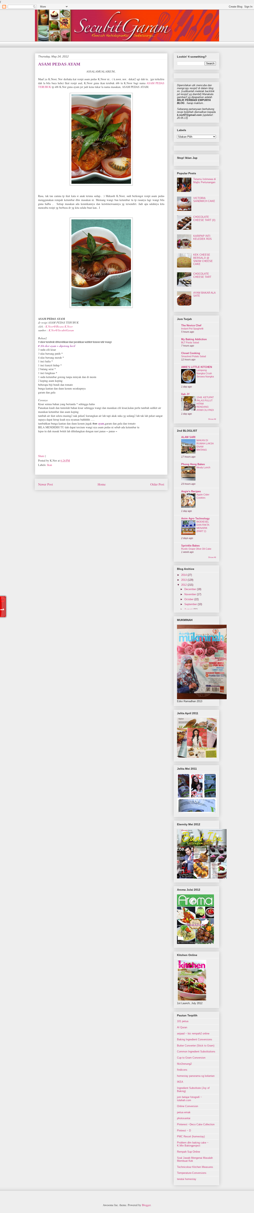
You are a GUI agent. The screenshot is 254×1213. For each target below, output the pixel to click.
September (191, 604)
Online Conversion (187, 1106)
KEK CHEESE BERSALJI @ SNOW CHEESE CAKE (203, 259)
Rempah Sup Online (188, 1151)
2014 (184, 574)
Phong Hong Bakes (193, 464)
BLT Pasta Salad (190, 342)
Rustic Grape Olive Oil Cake (196, 548)
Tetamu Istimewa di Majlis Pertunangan (204, 181)
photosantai (183, 1118)
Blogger (146, 1205)
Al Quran (182, 1027)
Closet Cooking (190, 353)
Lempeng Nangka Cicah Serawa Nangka (205, 373)
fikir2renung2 (184, 1063)
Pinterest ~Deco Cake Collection (196, 1124)
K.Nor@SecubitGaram (61, 330)
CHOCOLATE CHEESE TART (202, 275)
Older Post (157, 484)
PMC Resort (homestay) (191, 1136)
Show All (212, 419)
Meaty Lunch (203, 467)
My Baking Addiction (194, 339)
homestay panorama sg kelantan (196, 1075)
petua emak (183, 1112)
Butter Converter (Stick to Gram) (195, 1045)
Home (102, 484)
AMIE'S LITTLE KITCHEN (196, 367)
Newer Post (45, 484)
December (190, 589)
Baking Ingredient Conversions (194, 1039)
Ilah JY (185, 394)
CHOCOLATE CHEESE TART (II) (204, 218)
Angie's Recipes (191, 491)
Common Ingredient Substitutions (196, 1051)
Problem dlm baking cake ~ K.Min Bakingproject (193, 1144)
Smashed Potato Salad (193, 356)
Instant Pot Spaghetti (192, 328)
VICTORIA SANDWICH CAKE (204, 200)
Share (41, 456)
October (189, 599)
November (190, 594)
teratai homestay (186, 1179)
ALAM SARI (188, 437)
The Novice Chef (191, 325)
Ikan (49, 465)
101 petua (182, 1021)
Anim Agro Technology (195, 518)
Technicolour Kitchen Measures (195, 1166)
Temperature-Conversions (191, 1172)
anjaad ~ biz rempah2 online (193, 1033)
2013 (184, 579)
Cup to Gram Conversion (191, 1057)
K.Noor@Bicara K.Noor (59, 326)
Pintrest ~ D (184, 1130)
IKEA (180, 1081)
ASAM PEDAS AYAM (59, 64)
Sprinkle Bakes (190, 545)
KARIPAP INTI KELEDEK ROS (202, 237)
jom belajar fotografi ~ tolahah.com (189, 1099)
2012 (184, 584)
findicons (182, 1069)
